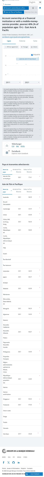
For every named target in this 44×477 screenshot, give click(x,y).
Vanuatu (5, 428)
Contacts (29, 468)
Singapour (6, 399)
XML (17, 146)
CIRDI (25, 457)
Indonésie (6, 271)
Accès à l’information (13, 468)
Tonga (5, 416)
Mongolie (6, 308)
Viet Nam (6, 434)
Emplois (23, 468)
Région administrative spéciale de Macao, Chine (7, 367)
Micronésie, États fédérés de (7, 301)
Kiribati (5, 283)
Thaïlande (6, 405)
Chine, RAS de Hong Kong (6, 221)
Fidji (4, 248)
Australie (6, 197)
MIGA (19, 457)
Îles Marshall (7, 259)
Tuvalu (5, 422)
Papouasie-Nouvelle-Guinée (6, 344)
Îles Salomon (7, 265)
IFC (14, 457)
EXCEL (23, 146)
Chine (5, 215)
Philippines (6, 352)
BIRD (4, 457)
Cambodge (6, 209)
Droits (4, 468)
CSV (13, 146)
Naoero (5, 320)
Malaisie (5, 288)
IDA (9, 457)
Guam (5, 254)
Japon (5, 277)
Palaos (5, 338)
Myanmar (6, 314)
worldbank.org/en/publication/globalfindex (16, 37)
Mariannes (6, 294)
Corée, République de (6, 230)
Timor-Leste (7, 410)
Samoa (5, 387)
